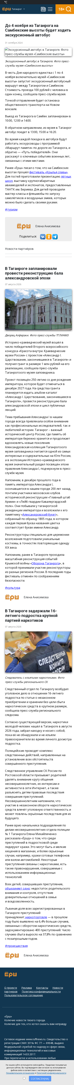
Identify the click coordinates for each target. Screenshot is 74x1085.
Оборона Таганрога (46, 563)
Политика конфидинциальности (41, 991)
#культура (12, 588)
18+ (61, 9)
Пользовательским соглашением (20, 1073)
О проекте (10, 987)
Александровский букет (39, 514)
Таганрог (17, 9)
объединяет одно (17, 888)
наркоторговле (35, 917)
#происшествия (16, 946)
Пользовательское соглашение (23, 995)
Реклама (26, 987)
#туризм (11, 209)
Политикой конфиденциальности (51, 1073)
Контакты (42, 987)
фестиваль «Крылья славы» (48, 172)
